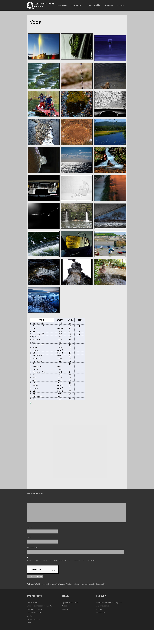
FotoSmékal (31, 609)
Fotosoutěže (94, 5)
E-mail (30, 537)
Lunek (29, 622)
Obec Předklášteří (34, 612)
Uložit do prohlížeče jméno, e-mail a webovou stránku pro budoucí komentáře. (62, 560)
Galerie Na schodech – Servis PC (39, 606)
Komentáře (100, 612)
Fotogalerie (77, 5)
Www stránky (32, 547)
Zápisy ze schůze (103, 606)
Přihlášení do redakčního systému (109, 602)
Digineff (65, 609)
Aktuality (62, 5)
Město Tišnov (32, 602)
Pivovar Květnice (33, 619)
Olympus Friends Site (70, 602)
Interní (99, 609)
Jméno (30, 527)
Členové (109, 5)
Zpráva (30, 500)
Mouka (29, 616)
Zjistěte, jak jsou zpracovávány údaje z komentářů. (85, 584)
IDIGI (40, 609)
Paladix (64, 606)
